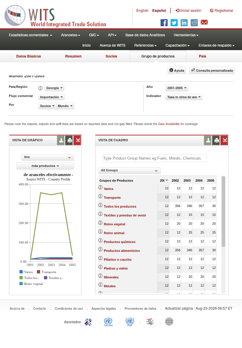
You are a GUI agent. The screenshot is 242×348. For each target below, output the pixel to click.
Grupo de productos (158, 56)
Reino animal (114, 233)
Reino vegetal (114, 224)
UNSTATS (130, 321)
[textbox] (155, 158)
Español (159, 10)
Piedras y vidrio (116, 268)
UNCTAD (109, 321)
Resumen (73, 56)
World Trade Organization (150, 321)
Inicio (86, 44)
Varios (108, 189)
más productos (43, 165)
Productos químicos (119, 242)
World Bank (170, 321)
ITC (89, 321)
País (202, 56)
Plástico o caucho (118, 259)
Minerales (111, 277)
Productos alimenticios (122, 250)
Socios (111, 56)
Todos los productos (120, 206)
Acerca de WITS (112, 44)
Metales (110, 286)
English (142, 10)
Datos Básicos (28, 56)
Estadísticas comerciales (29, 34)
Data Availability (169, 124)
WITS (59, 14)
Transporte (112, 197)
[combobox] (129, 171)
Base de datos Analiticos (145, 34)
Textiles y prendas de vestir (125, 215)
